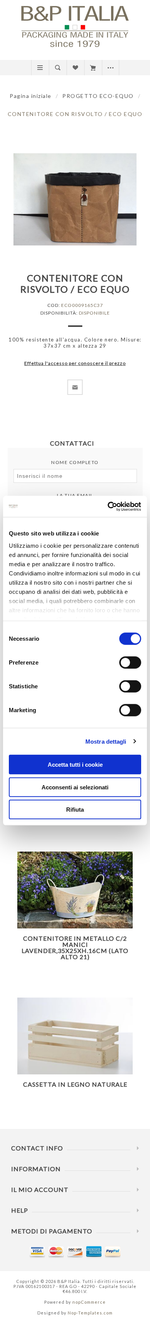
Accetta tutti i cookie (75, 764)
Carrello (93, 67)
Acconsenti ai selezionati (75, 787)
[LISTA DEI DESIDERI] (75, 67)
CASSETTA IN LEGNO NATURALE (75, 1084)
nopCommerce (89, 1301)
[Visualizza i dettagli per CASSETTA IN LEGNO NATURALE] (75, 1037)
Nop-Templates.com (90, 1312)
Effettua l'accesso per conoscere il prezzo (75, 363)
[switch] (130, 662)
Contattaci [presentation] (72, 443)
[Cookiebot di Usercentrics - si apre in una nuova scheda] (108, 506)
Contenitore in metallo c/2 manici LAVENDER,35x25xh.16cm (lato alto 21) (75, 947)
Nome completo (75, 462)
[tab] (75, 443)
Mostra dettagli (106, 741)
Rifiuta (75, 809)
